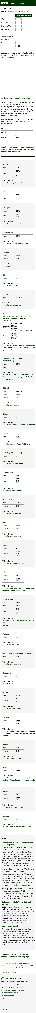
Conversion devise (6, 985)
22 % (18, 602)
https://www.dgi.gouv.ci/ (11, 405)
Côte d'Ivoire (8, 388)
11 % (18, 606)
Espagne (15, 965)
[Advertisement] (18, 77)
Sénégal (6, 717)
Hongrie (31, 965)
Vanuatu (6, 816)
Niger (5, 572)
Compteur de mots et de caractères (10, 998)
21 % (18, 211)
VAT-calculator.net (5, 963)
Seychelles (7, 673)
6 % (17, 216)
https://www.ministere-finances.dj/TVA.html (18, 424)
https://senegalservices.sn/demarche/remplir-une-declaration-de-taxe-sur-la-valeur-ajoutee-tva (18, 733)
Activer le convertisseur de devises (12, 49)
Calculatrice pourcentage (22, 98)
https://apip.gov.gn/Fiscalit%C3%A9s (16, 444)
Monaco (4, 129)
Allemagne (26, 963)
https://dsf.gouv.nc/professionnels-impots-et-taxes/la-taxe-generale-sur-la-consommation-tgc (18, 623)
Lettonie (12, 968)
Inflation (14, 990)
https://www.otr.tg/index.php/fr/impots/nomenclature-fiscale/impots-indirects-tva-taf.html (18, 780)
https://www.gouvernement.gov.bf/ (15, 243)
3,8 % (18, 699)
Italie (2, 968)
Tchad (5, 744)
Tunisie (5, 791)
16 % (18, 657)
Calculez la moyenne (27, 998)
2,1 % (26, 11)
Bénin (5, 275)
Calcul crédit (19, 987)
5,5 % (21, 11)
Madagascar (7, 499)
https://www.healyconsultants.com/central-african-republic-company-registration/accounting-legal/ (18, 377)
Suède (28, 970)
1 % (17, 613)
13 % (13, 328)
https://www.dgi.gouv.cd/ (11, 664)
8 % (17, 481)
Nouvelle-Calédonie (10, 599)
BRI (21, 992)
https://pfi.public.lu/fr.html (12, 491)
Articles (13, 954)
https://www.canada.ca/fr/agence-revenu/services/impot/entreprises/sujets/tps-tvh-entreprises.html (18, 348)
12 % (18, 214)
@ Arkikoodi (4, 1009)
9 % (17, 198)
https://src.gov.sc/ (9, 683)
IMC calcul (21, 990)
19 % (18, 195)
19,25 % (19, 298)
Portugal (3, 970)
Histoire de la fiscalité (10, 926)
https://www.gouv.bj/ (10, 285)
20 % (10, 11)
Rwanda (6, 634)
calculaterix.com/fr (6, 1005)
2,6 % (18, 701)
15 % (13, 324)
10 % (15, 11)
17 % (18, 476)
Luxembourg (8, 472)
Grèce (26, 965)
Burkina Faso (8, 233)
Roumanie (9, 970)
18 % (18, 236)
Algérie (5, 192)
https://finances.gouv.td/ (11, 758)
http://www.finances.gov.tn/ (12, 807)
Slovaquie (22, 970)
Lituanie (7, 968)
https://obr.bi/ (7, 266)
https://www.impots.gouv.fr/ (12, 183)
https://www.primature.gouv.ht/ (13, 463)
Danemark (4, 965)
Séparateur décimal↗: (7, 46)
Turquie (3, 972)
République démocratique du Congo (17, 653)
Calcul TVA (7, 3)
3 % (17, 483)
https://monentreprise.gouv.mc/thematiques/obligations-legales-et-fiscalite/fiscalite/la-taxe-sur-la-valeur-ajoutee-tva (18, 149)
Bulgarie (13, 963)
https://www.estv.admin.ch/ (12, 708)
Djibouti (6, 414)
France (5, 164)
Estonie (10, 965)
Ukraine (8, 972)
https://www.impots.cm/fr (11, 305)
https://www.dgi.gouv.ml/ (11, 536)
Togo (5, 767)
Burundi (6, 252)
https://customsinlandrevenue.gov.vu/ (16, 827)
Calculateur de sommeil (7, 995)
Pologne (30, 968)
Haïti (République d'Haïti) (12, 453)
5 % (12, 330)
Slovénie (16, 970)
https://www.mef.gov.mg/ (11, 513)
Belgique (6, 208)
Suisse (5, 692)
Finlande (14, 972)
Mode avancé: (5, 39)
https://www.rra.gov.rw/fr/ (11, 644)
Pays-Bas (18, 968)
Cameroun (7, 294)
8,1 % (18, 696)
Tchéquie (19, 963)
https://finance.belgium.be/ (12, 224)
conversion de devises (9, 115)
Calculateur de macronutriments (9, 992)
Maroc (5, 545)
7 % (12, 336)
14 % (13, 326)
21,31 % (19, 391)
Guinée (5, 433)
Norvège (24, 968)
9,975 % (14, 333)
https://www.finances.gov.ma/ (13, 563)
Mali (4, 522)
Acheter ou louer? (5, 990)
